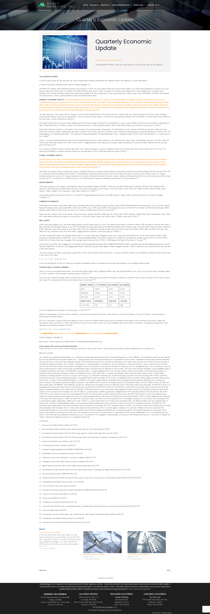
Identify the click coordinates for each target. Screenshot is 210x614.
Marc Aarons (100, 60)
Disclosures (156, 613)
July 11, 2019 (110, 60)
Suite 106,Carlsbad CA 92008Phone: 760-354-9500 (157, 602)
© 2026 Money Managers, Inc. (105, 607)
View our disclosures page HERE (139, 589)
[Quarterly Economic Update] (61, 540)
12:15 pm (119, 60)
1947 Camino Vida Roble (151, 600)
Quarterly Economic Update (94, 554)
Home (85, 5)
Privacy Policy (167, 613)
